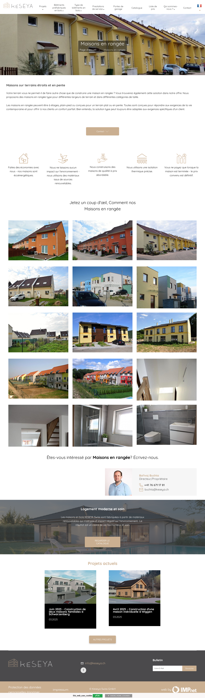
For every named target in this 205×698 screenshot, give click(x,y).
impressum (60, 690)
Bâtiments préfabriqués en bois (59, 8)
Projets (42, 6)
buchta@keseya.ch (157, 489)
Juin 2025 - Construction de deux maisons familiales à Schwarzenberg (67, 611)
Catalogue (137, 8)
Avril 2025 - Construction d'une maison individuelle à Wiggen (133, 610)
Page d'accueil (88, 49)
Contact (187, 8)
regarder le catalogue (102, 542)
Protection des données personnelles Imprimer (24, 689)
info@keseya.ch (95, 663)
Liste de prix (153, 7)
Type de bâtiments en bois (78, 8)
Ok (98, 696)
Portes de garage (118, 7)
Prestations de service (98, 7)
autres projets (102, 639)
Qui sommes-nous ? (171, 7)
